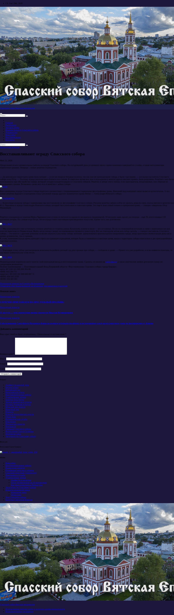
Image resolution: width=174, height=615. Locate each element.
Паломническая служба (16, 419)
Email (3, 364)
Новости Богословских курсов (19, 414)
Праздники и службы (15, 475)
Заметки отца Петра (14, 399)
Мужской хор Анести (15, 407)
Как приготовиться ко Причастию (27, 485)
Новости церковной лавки (17, 490)
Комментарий (7, 354)
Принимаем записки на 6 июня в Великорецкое (22, 283)
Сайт (2, 369)
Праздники (10, 421)
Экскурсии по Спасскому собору (20, 436)
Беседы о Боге (11, 387)
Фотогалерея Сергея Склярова (19, 431)
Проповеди (10, 426)
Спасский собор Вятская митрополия (17, 108)
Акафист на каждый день (17, 385)
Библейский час (12, 390)
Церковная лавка (13, 434)
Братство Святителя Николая (18, 500)
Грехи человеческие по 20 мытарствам (29, 482)
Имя (3, 359)
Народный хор (12, 409)
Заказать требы (12, 127)
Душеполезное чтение (15, 397)
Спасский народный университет (21, 473)
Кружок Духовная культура (18, 404)
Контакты (10, 140)
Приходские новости (9, 147)
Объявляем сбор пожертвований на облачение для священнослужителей (33, 286)
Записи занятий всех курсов (18, 402)
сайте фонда (111, 262)
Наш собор (10, 135)
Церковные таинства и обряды (19, 470)
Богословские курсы (14, 392)
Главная (9, 123)
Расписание (10, 125)
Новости (9, 412)
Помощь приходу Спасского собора (21, 130)
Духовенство (11, 132)
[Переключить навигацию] (1, 113)
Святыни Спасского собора (18, 429)
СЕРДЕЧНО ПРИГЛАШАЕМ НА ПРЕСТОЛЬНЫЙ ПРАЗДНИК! (32, 302)
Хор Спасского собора (15, 497)
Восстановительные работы (18, 395)
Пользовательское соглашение (19, 611)
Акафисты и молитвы (21, 480)
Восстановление (13, 137)
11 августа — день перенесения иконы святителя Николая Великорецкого (36, 312)
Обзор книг (10, 417)
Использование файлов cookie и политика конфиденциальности (35, 609)
